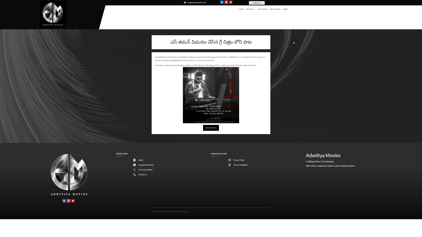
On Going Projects (145, 170)
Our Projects (263, 9)
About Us (249, 9)
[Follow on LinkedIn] (222, 2)
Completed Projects (146, 165)
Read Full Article (211, 128)
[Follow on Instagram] (226, 2)
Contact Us (142, 174)
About (140, 160)
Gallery (285, 9)
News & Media (275, 9)
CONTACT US (257, 3)
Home (241, 9)
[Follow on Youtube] (230, 2)
